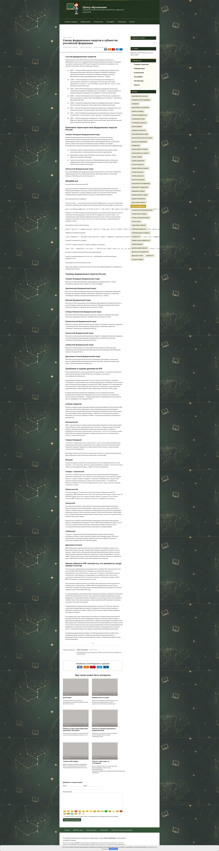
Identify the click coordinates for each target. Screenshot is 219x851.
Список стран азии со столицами (100, 762)
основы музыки (138, 176)
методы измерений (139, 142)
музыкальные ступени (140, 153)
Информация (86, 22)
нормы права (137, 157)
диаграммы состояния (140, 107)
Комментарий (67, 791)
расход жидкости (138, 206)
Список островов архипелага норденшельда (104, 729)
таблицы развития (139, 229)
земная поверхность (139, 115)
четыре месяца (137, 259)
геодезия (135, 104)
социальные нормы (139, 214)
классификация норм (140, 134)
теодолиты (136, 236)
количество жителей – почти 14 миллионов (96, 443)
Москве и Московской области (75, 435)
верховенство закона (140, 96)
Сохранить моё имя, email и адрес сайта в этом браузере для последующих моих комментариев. (91, 816)
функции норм (137, 255)
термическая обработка (141, 240)
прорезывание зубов (139, 195)
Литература (122, 22)
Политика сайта (91, 830)
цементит (150, 255)
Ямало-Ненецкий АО (87, 176)
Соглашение (104, 830)
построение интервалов (141, 183)
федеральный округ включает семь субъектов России (94, 137)
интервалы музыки (139, 123)
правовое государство (140, 187)
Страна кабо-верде (70, 761)
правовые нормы (138, 191)
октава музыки (137, 172)
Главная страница (71, 22)
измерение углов (138, 119)
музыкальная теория (140, 149)
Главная (67, 830)
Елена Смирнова (82, 650)
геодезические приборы (141, 100)
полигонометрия (138, 180)
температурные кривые (141, 233)
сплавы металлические (140, 218)
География (110, 22)
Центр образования (95, 7)
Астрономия (98, 22)
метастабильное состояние (142, 138)
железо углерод (137, 111)
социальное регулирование (142, 210)
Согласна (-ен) (113, 849)
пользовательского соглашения (104, 844)
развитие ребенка (138, 199)
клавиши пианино (139, 130)
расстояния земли (138, 202)
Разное (132, 22)
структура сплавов (139, 225)
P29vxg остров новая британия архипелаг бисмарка (75, 729)
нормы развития (138, 161)
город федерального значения (90, 427)
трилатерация (137, 244)
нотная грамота (138, 164)
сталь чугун (136, 221)
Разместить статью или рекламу (121, 830)
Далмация (67, 697)
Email (85, 785)
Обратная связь (78, 830)
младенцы (136, 145)
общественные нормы (140, 168)
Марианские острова (100, 697)
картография (137, 126)
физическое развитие (140, 252)
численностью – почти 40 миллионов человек (107, 431)
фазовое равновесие (139, 248)
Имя (65, 785)
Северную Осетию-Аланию (88, 307)
